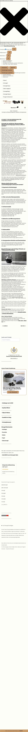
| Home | (5, 80)
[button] (14, 21)
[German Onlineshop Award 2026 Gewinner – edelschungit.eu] (14, 350)
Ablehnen (13, 67)
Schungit (3, 128)
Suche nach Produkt (6, 337)
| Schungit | (5, 83)
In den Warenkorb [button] (13, 392)
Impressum (5, 77)
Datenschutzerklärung (8, 75)
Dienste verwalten (7, 61)
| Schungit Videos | (7, 94)
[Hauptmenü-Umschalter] (25, 107)
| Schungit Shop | (6, 85)
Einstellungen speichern (7, 72)
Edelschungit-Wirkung (21, 175)
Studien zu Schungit (9, 179)
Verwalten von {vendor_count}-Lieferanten (13, 63)
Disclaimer (3, 307)
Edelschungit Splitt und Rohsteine (12, 297)
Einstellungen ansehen (7, 70)
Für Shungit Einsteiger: (13, 537)
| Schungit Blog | (6, 91)
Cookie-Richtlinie (7, 74)
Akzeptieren (4, 67)
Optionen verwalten (7, 60)
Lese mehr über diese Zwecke (10, 64)
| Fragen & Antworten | (7, 96)
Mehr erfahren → (14, 358)
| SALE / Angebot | (7, 88)
